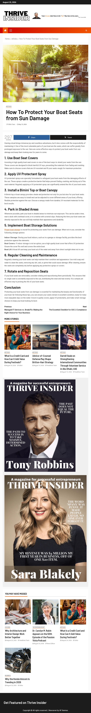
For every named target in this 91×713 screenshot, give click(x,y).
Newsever (53, 710)
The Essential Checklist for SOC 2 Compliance (68, 308)
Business (8, 675)
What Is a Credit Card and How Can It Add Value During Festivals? (16, 359)
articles (9, 106)
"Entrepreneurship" (39, 627)
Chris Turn (11, 124)
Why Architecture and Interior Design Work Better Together (15, 634)
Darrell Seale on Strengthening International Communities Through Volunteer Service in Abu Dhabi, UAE (73, 362)
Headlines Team (52, 365)
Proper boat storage (12, 230)
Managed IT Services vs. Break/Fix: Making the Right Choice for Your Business (23, 310)
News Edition (51, 643)
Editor (20, 365)
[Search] (86, 30)
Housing (7, 627)
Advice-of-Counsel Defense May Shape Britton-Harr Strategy (42, 359)
